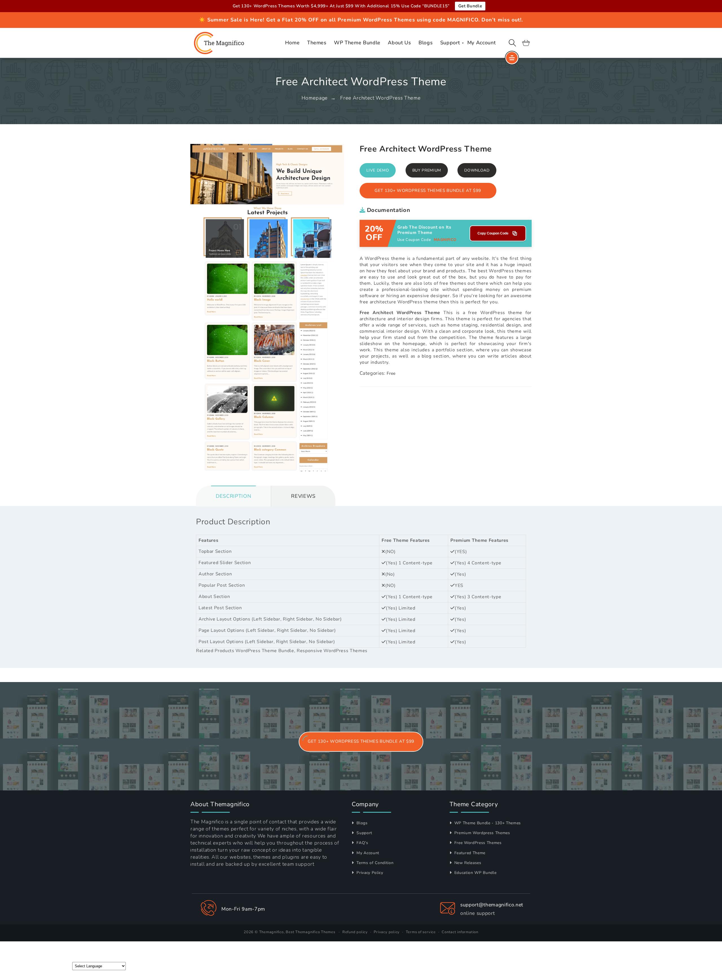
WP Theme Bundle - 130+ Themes (487, 823)
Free (391, 373)
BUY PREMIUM (426, 170)
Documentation (387, 210)
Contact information (460, 932)
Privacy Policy (369, 872)
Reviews (303, 496)
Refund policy (355, 932)
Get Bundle (470, 6)
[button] (512, 43)
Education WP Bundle (474, 872)
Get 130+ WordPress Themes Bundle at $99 (428, 190)
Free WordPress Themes (477, 842)
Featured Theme (469, 853)
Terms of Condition (374, 862)
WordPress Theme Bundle (264, 651)
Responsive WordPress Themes (332, 651)
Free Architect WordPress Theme (380, 98)
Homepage (314, 98)
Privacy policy (387, 932)
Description (233, 496)
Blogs (361, 823)
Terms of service (421, 932)
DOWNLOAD (476, 170)
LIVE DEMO (377, 170)
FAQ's (361, 842)
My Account (367, 853)
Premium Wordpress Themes (481, 833)
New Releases (467, 862)
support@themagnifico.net (491, 904)
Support (363, 833)
